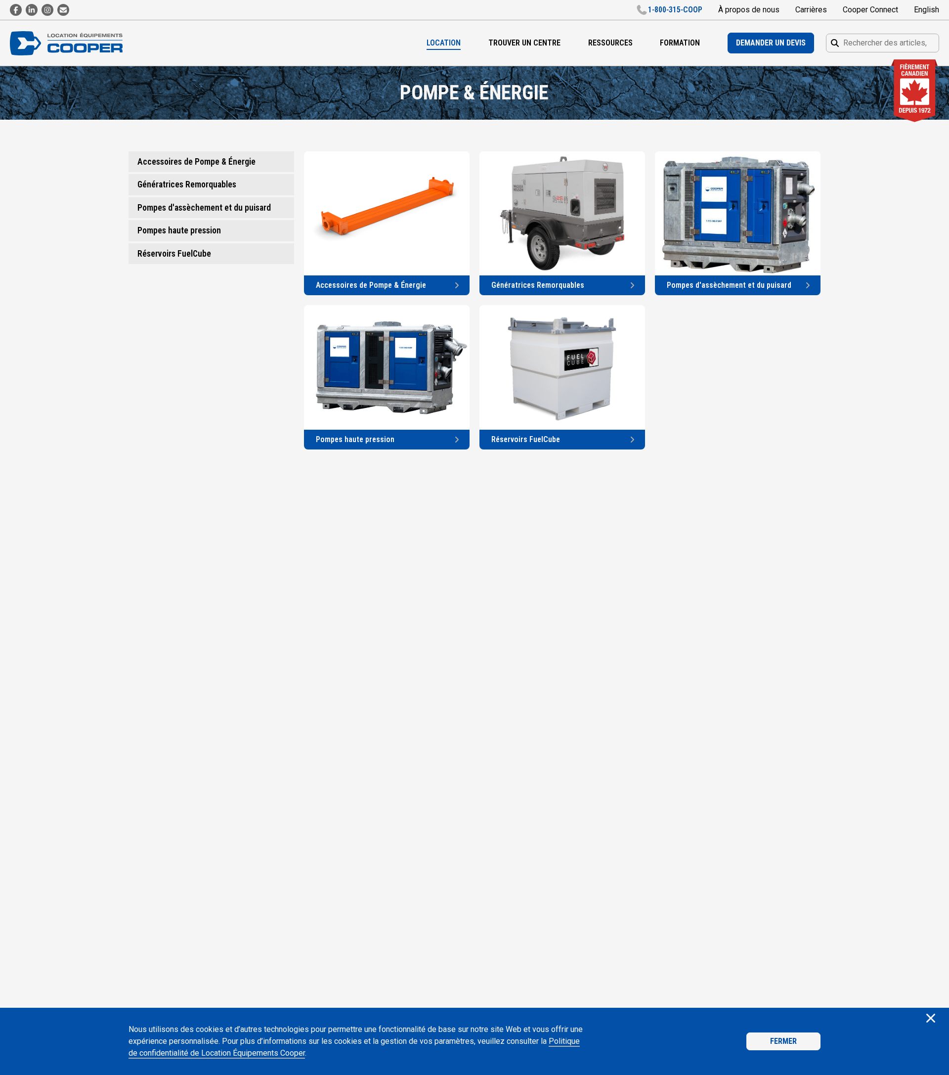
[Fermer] (930, 1019)
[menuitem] (444, 43)
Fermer (783, 1041)
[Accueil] (71, 43)
